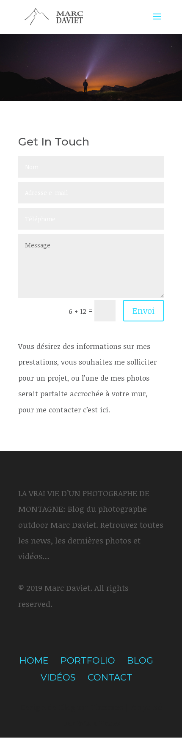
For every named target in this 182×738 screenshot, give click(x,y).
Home (34, 660)
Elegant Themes (91, 707)
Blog (140, 660)
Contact (110, 677)
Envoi (143, 310)
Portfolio (88, 660)
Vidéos (58, 677)
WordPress (98, 722)
